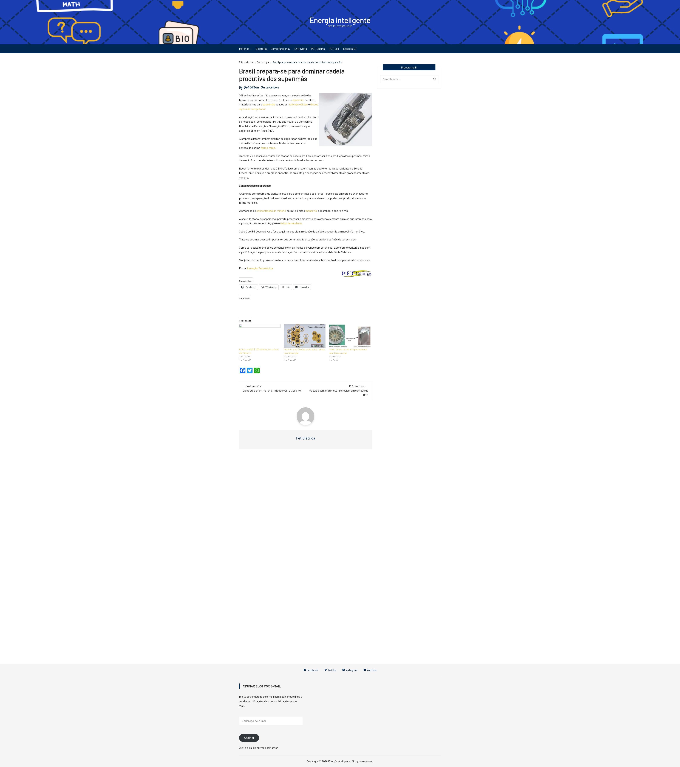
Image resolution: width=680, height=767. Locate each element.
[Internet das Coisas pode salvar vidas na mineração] (304, 336)
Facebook (312, 670)
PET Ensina (318, 48)
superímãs (269, 104)
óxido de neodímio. (291, 223)
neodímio (298, 100)
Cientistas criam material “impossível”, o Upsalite (272, 390)
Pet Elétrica (251, 87)
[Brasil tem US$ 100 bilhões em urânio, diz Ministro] (259, 336)
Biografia (261, 48)
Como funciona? (280, 48)
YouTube (371, 670)
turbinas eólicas (298, 104)
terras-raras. (268, 147)
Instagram (351, 670)
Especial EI (349, 48)
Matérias (244, 48)
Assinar (249, 738)
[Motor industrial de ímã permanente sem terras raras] (349, 336)
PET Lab (334, 48)
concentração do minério (271, 210)
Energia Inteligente (340, 20)
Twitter (331, 670)
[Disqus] (305, 505)
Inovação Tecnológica (260, 268)
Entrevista (300, 48)
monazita (311, 210)
